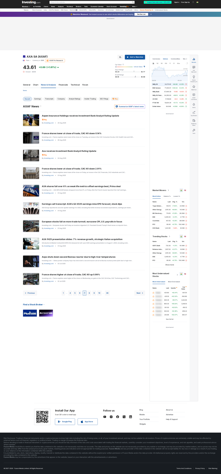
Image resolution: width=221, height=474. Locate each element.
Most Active (157, 196)
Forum (85, 85)
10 (99, 293)
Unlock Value (138, 67)
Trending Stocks (160, 236)
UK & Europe (110, 10)
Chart (35, 85)
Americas (101, 10)
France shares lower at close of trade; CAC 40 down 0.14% (72, 133)
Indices (165, 59)
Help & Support (172, 419)
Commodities (175, 59)
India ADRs (92, 10)
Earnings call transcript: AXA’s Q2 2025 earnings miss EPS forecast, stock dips (82, 204)
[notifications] (193, 2)
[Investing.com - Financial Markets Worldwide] (31, 2)
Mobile (142, 415)
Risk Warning (213, 468)
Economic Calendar (97, 6)
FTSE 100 (156, 103)
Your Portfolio (145, 419)
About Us (169, 410)
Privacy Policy (200, 468)
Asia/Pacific (128, 10)
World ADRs (83, 10)
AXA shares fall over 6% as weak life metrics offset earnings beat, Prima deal (81, 186)
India (45, 10)
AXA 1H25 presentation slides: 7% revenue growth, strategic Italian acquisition (82, 239)
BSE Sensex (157, 88)
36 (107, 293)
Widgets (143, 424)
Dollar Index (157, 106)
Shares (26, 10)
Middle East (119, 10)
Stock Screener (112, 6)
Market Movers (159, 190)
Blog (141, 410)
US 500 (155, 99)
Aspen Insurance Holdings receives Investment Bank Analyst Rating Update (80, 116)
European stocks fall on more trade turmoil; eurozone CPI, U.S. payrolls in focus (82, 221)
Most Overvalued (174, 282)
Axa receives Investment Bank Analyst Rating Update (69, 151)
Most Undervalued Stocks (161, 274)
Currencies (156, 59)
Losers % (176, 196)
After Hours (64, 10)
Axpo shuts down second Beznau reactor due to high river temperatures (78, 257)
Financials (63, 85)
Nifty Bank (156, 91)
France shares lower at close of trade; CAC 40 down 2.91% (72, 168)
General (26, 85)
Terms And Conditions (184, 468)
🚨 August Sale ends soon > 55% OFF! (157, 2)
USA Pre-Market (54, 10)
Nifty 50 (155, 84)
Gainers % (167, 196)
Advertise (169, 415)
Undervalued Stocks (161, 10)
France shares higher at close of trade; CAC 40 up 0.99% (71, 274)
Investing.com (49, 123)
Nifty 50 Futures (158, 95)
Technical (75, 85)
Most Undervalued (159, 282)
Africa (136, 10)
